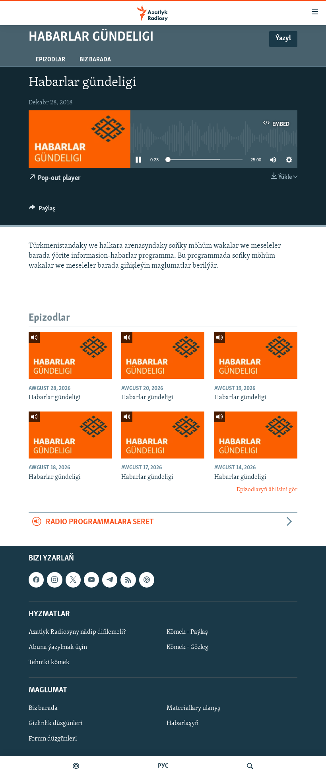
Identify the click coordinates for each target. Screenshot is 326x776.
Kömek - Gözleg (187, 647)
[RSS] (128, 579)
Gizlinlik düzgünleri (56, 723)
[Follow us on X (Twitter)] (73, 579)
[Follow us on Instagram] (54, 579)
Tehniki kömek (49, 662)
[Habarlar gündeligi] (70, 355)
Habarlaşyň (182, 723)
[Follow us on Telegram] (109, 579)
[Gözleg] (250, 766)
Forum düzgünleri (53, 738)
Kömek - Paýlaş (187, 632)
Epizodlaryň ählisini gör (267, 490)
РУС (163, 766)
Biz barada (95, 60)
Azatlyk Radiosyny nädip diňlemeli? (77, 632)
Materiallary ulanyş (193, 708)
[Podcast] (146, 579)
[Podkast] (76, 766)
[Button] (42, 210)
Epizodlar (50, 60)
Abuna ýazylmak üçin (58, 647)
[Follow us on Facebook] (36, 579)
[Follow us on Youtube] (91, 579)
